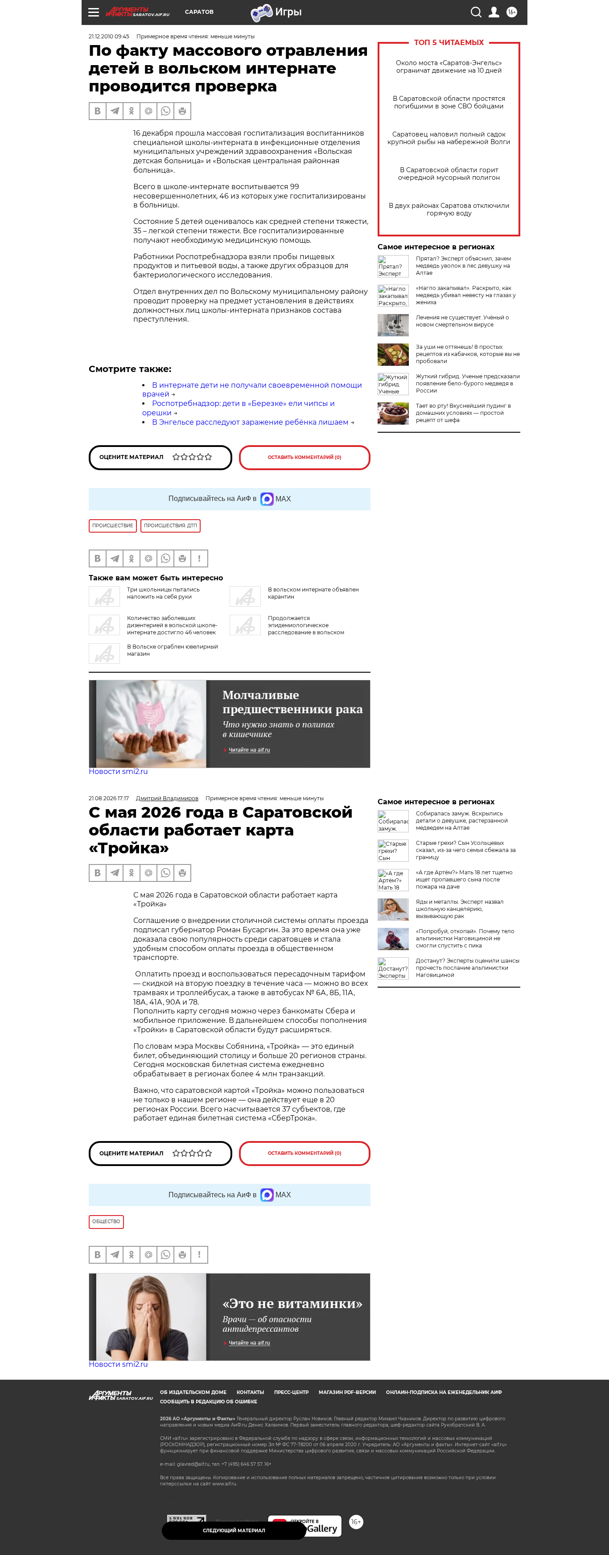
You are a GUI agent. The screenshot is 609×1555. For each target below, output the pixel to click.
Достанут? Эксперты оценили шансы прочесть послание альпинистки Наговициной (467, 967)
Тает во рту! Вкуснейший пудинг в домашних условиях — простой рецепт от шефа (463, 412)
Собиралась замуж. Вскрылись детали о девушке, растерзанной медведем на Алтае (462, 820)
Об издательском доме (193, 1392)
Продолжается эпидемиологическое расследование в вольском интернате (287, 629)
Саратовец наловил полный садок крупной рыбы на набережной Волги (448, 138)
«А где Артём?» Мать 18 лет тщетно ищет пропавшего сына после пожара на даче (464, 879)
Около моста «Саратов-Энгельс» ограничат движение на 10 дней (449, 66)
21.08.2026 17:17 (109, 798)
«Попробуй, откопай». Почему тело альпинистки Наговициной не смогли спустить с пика (465, 938)
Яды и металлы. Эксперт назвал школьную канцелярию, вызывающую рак (460, 908)
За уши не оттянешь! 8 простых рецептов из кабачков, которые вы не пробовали (468, 353)
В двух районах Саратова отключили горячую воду (449, 209)
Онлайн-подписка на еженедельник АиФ (444, 1392)
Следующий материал (234, 1531)
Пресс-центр (291, 1392)
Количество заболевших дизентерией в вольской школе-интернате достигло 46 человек (172, 625)
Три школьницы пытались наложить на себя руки (163, 593)
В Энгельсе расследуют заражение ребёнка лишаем (250, 422)
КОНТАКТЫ (250, 1392)
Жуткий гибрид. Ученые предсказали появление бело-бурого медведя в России (468, 383)
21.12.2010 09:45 (109, 36)
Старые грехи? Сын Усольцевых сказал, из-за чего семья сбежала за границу (466, 850)
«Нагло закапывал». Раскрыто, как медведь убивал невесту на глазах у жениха (466, 295)
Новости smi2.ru (118, 771)
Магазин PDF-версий (347, 1392)
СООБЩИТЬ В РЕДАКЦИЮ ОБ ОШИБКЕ (208, 1402)
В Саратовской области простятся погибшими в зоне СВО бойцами (449, 102)
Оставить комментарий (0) (305, 457)
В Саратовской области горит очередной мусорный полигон (449, 174)
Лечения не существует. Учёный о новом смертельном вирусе (462, 321)
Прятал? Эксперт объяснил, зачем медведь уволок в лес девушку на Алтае (463, 265)
